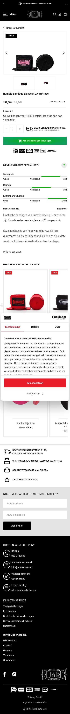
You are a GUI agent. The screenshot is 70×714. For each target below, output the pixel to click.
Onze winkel (9, 660)
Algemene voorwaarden (35, 702)
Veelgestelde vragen (13, 606)
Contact (7, 645)
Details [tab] (35, 326)
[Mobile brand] (35, 14)
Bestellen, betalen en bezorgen (18, 616)
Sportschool (9, 626)
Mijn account (9, 640)
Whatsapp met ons (20, 574)
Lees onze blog (18, 585)
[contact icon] (7, 553)
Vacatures (8, 655)
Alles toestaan (35, 382)
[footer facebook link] (4, 674)
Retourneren (9, 611)
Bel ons (15, 551)
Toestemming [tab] (12, 326)
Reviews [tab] (62, 208)
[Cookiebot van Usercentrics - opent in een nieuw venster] (52, 318)
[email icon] (7, 564)
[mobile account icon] (59, 14)
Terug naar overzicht (15, 28)
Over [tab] (57, 326)
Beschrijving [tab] (11, 208)
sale (11, 35)
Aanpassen (33, 393)
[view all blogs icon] (7, 587)
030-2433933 (18, 556)
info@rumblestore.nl (21, 567)
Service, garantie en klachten (17, 621)
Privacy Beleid (35, 697)
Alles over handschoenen (23, 590)
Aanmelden (17, 525)
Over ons (7, 650)
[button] (54, 14)
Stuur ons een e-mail (21, 562)
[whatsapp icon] (7, 576)
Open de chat (18, 578)
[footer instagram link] (14, 674)
